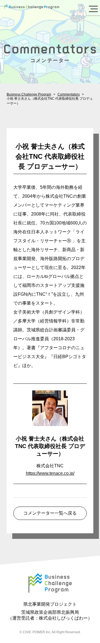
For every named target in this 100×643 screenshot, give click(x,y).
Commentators (69, 94)
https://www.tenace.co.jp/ (50, 473)
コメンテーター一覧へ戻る (50, 513)
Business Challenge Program (29, 94)
